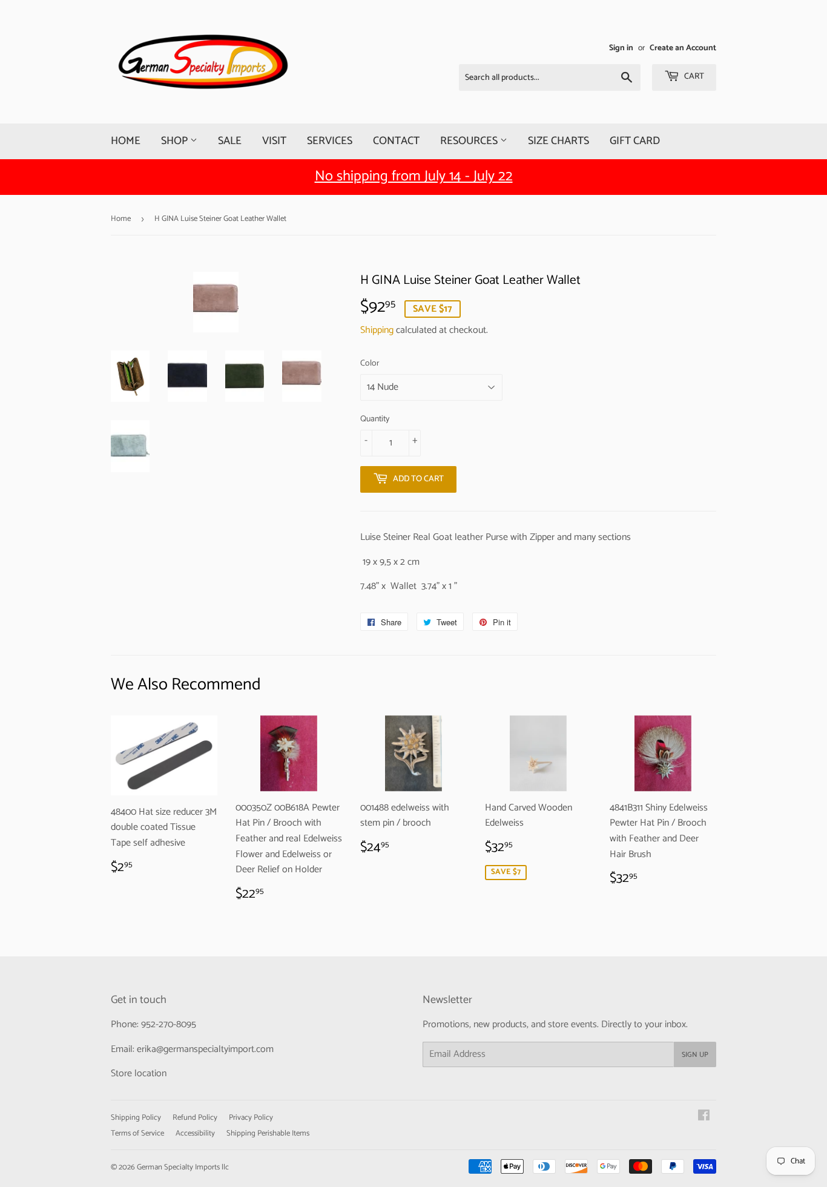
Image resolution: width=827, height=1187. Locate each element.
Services (329, 141)
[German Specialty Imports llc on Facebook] (703, 1117)
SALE (230, 141)
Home (125, 141)
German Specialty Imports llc (183, 1167)
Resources (470, 141)
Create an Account (683, 47)
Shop (175, 141)
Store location (138, 1073)
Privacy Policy (251, 1117)
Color (370, 363)
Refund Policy (195, 1117)
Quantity (374, 419)
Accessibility (195, 1133)
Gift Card (635, 141)
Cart (693, 77)
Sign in (621, 47)
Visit (274, 141)
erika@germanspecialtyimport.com (205, 1049)
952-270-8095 (168, 1024)
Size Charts (558, 141)
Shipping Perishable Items (267, 1133)
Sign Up (695, 1054)
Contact (396, 141)
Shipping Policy (136, 1117)
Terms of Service (137, 1133)
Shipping (377, 330)
